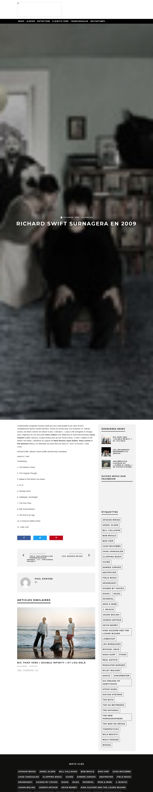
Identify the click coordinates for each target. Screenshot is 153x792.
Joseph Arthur (112, 620)
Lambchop (109, 639)
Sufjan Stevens (112, 695)
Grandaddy (110, 583)
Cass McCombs (112, 546)
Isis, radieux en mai (72, 556)
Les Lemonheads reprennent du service (121, 451)
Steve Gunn (110, 689)
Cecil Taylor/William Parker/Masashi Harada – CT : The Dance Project (40, 558)
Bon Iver (108, 541)
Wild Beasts (110, 734)
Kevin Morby (110, 625)
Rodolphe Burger (114, 665)
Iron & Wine (110, 604)
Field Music (110, 578)
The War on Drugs (114, 724)
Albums (31, 21)
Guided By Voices (113, 588)
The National (111, 710)
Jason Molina (111, 615)
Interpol (108, 599)
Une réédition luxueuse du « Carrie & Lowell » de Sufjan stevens (123, 464)
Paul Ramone (68, 217)
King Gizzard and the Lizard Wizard (116, 632)
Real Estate (110, 660)
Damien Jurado (112, 567)
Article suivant (76, 553)
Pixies (123, 655)
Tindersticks (111, 729)
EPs (82, 426)
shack (106, 676)
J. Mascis (108, 609)
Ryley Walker (111, 670)
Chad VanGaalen (113, 551)
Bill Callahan (111, 530)
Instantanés (97, 21)
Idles (117, 594)
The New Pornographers (113, 717)
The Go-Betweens (113, 705)
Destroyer (109, 572)
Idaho (106, 594)
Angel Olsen (110, 525)
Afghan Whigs (111, 520)
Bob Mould (109, 536)
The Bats (108, 700)
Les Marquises (112, 644)
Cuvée (106, 562)
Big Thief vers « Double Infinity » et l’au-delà (51, 662)
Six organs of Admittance (111, 682)
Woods (107, 745)
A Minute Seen (60, 21)
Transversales (79, 21)
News (21, 21)
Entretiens (43, 21)
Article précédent (38, 553)
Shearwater (121, 676)
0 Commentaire (28, 670)
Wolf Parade (111, 740)
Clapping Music (112, 557)
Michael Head (111, 649)
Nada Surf (109, 655)
